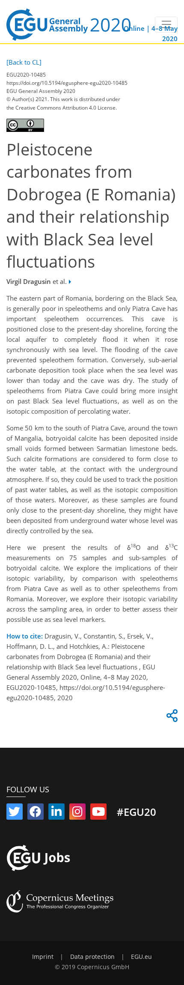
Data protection (92, 957)
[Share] (170, 717)
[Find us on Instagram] (77, 813)
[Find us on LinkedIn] (56, 813)
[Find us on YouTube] (98, 813)
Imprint (42, 957)
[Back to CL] (24, 62)
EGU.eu (141, 957)
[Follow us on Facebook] (35, 813)
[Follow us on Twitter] (14, 813)
